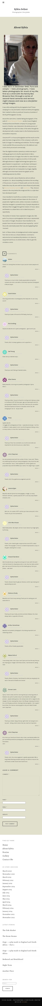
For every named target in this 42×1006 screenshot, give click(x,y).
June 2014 (6, 896)
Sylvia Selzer (14, 275)
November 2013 (9, 917)
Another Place (8, 971)
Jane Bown (26, 188)
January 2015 (7, 883)
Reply (36, 269)
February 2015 (8, 880)
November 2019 (9, 874)
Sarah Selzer (12, 293)
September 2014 (9, 886)
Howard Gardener (13, 557)
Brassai (6, 188)
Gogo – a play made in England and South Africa (19, 952)
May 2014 (6, 899)
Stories (6, 852)
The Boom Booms (10, 936)
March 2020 (7, 871)
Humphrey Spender (15, 188)
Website (5, 814)
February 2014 (8, 908)
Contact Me (8, 859)
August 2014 (7, 889)
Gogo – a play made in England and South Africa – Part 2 (19, 943)
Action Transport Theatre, (14, 121)
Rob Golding (12, 323)
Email (5, 807)
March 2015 (7, 877)
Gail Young (11, 351)
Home (5, 845)
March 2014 (7, 905)
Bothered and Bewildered (13, 959)
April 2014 (6, 902)
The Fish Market (9, 930)
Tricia (9, 418)
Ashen (10, 259)
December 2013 (8, 914)
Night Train (7, 965)
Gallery (6, 855)
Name (5, 799)
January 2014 (7, 911)
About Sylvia (8, 848)
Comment (6, 774)
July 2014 (6, 893)
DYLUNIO (24, 1002)
